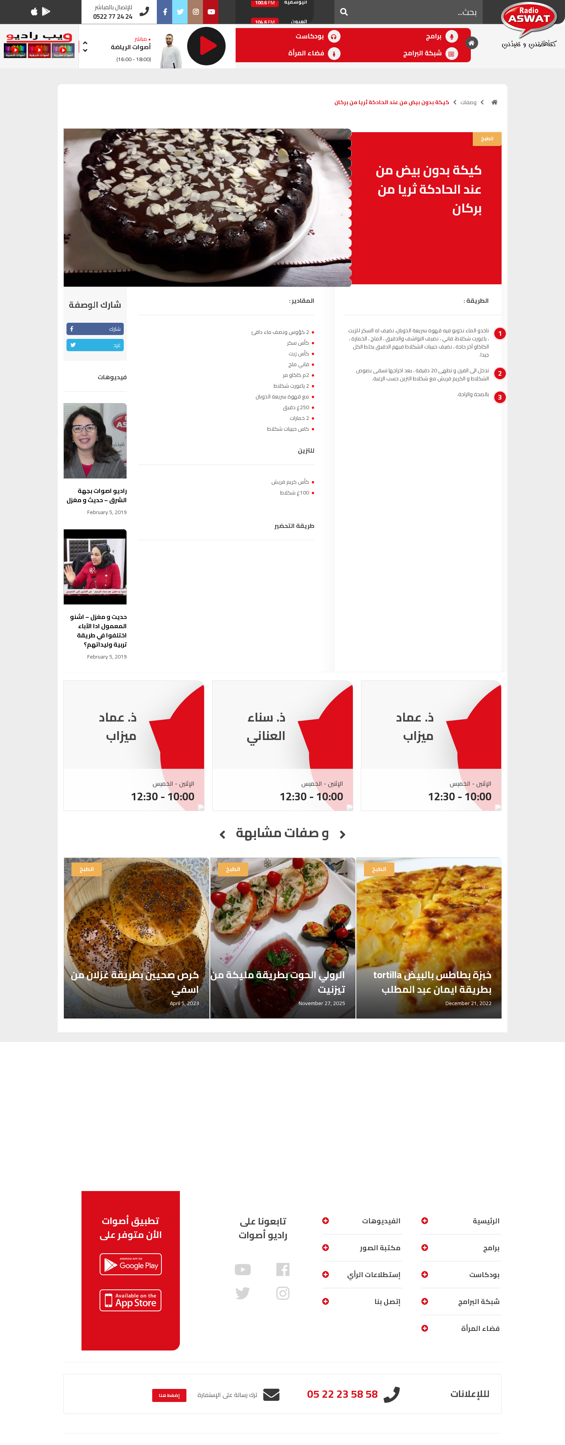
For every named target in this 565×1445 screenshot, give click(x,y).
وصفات (468, 102)
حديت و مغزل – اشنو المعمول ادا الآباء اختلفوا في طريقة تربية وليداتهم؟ (98, 630)
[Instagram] (195, 12)
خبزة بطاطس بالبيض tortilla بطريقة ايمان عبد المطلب (432, 982)
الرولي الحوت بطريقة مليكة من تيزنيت (277, 982)
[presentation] (85, 41)
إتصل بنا (387, 1301)
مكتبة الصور (380, 1247)
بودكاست (311, 36)
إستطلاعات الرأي (373, 1274)
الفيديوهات (381, 1220)
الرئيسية (486, 1220)
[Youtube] (210, 12)
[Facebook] (164, 12)
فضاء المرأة (307, 53)
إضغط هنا (169, 1395)
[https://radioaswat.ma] (495, 102)
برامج (434, 36)
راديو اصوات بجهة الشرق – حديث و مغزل (96, 495)
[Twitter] (180, 12)
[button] (344, 12)
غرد (117, 345)
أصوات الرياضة (131, 47)
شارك (115, 329)
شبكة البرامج (423, 53)
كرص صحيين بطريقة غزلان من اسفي (135, 982)
